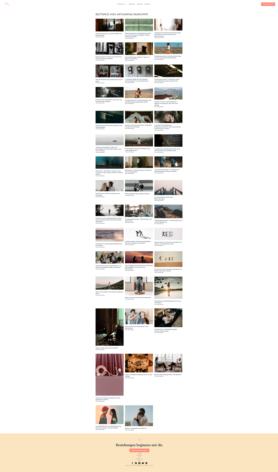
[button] (122, 4)
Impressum (139, 455)
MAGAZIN (140, 4)
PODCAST (147, 4)
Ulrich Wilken (130, 38)
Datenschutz (139, 459)
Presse (139, 453)
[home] (6, 4)
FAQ (139, 460)
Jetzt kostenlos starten (139, 450)
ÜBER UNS (132, 4)
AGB (139, 457)
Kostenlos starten (268, 4)
